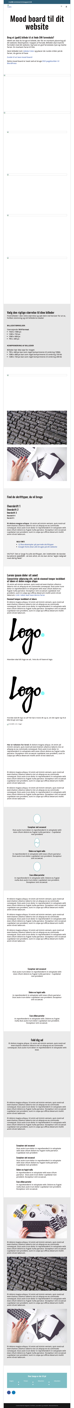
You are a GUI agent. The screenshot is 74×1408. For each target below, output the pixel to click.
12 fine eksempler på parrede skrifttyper (36, 544)
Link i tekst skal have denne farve (30, 595)
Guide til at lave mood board (19, 57)
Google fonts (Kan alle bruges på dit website (37, 547)
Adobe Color (28, 51)
